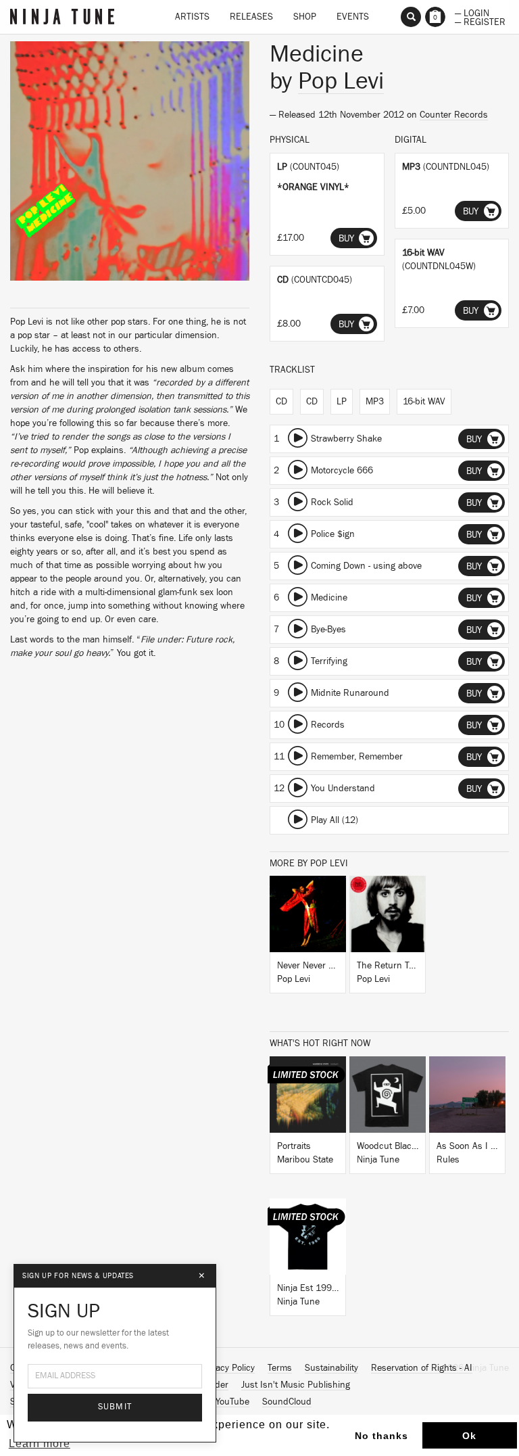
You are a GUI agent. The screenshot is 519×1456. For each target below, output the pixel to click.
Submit (115, 1407)
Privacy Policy (228, 1368)
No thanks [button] (381, 1435)
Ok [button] (469, 1435)
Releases (251, 17)
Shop (304, 17)
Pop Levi (341, 81)
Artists (192, 17)
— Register (480, 21)
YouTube (232, 1402)
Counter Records (454, 115)
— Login (472, 12)
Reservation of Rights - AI (421, 1368)
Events (353, 17)
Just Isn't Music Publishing (295, 1385)
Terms (280, 1368)
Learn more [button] (39, 1443)
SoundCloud (287, 1402)
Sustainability (331, 1368)
